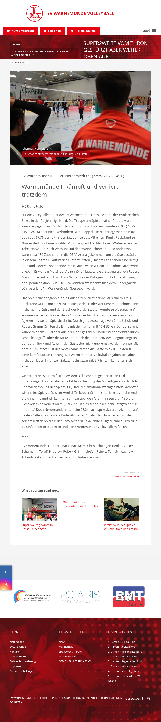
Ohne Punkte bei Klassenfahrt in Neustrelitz (80, 504)
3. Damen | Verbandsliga (122, 656)
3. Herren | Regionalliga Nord (125, 661)
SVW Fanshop (18, 646)
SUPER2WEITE (132, 476)
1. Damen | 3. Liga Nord (121, 642)
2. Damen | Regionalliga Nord (125, 651)
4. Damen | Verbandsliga (122, 666)
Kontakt (14, 651)
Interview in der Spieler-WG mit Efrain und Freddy (121, 527)
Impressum (16, 666)
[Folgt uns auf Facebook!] (142, 699)
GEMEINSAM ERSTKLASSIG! (75, 661)
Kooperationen (68, 656)
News (62, 642)
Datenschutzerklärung (23, 661)
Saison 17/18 (119, 476)
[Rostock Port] (129, 596)
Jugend (112, 680)
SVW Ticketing (18, 656)
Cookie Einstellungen (22, 671)
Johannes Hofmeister (35, 148)
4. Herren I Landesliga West (124, 671)
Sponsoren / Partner (71, 651)
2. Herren (82, 154)
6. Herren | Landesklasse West (125, 676)
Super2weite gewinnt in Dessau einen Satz (37, 527)
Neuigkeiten (17, 642)
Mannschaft (66, 646)
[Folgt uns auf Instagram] (6, 584)
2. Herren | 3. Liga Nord (121, 646)
